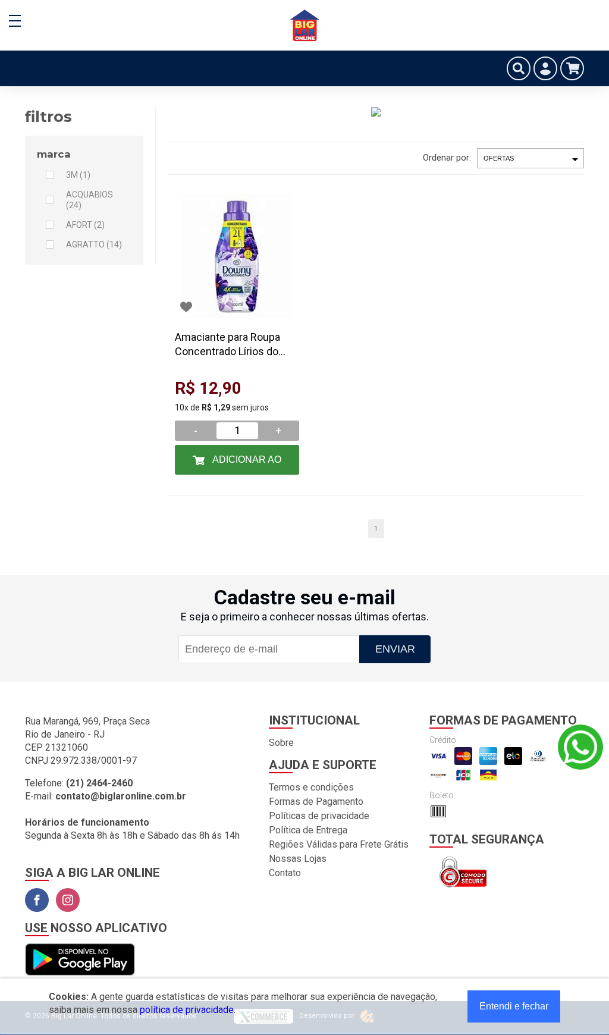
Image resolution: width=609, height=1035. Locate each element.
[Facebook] (37, 900)
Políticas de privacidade (319, 815)
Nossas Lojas (298, 858)
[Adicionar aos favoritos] (186, 307)
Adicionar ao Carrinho (246, 464)
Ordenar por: (447, 157)
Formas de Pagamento (316, 801)
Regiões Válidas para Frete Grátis (339, 844)
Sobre (281, 742)
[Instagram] (68, 900)
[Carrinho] (572, 68)
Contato (285, 873)
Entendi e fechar (513, 1006)
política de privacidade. (188, 1009)
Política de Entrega (308, 830)
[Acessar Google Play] (80, 960)
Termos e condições (311, 787)
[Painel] (545, 68)
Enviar (395, 649)
